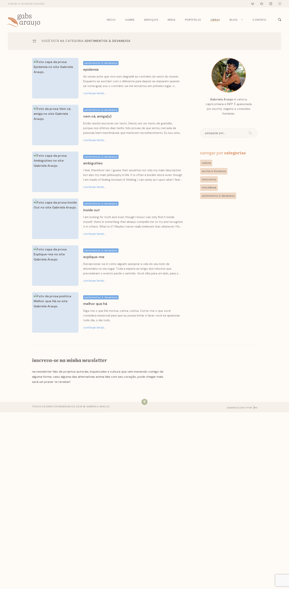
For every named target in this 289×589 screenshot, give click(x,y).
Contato (259, 19)
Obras (215, 19)
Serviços (151, 19)
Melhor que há (95, 303)
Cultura (206, 163)
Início (111, 19)
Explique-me (93, 257)
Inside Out (91, 210)
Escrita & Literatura (214, 171)
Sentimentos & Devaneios (108, 41)
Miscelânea (209, 187)
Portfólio (193, 19)
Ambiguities (93, 163)
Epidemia (90, 69)
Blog (233, 19)
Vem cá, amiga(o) (97, 116)
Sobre (129, 19)
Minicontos (209, 179)
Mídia (172, 19)
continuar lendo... (94, 93)
